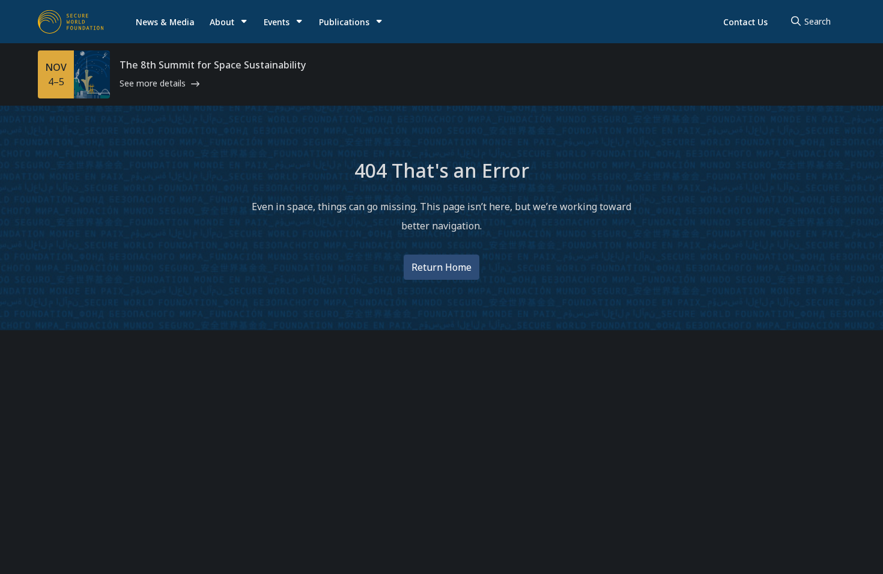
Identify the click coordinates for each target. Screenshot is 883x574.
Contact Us (745, 22)
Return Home (441, 267)
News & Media (165, 22)
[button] (229, 22)
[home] (71, 22)
